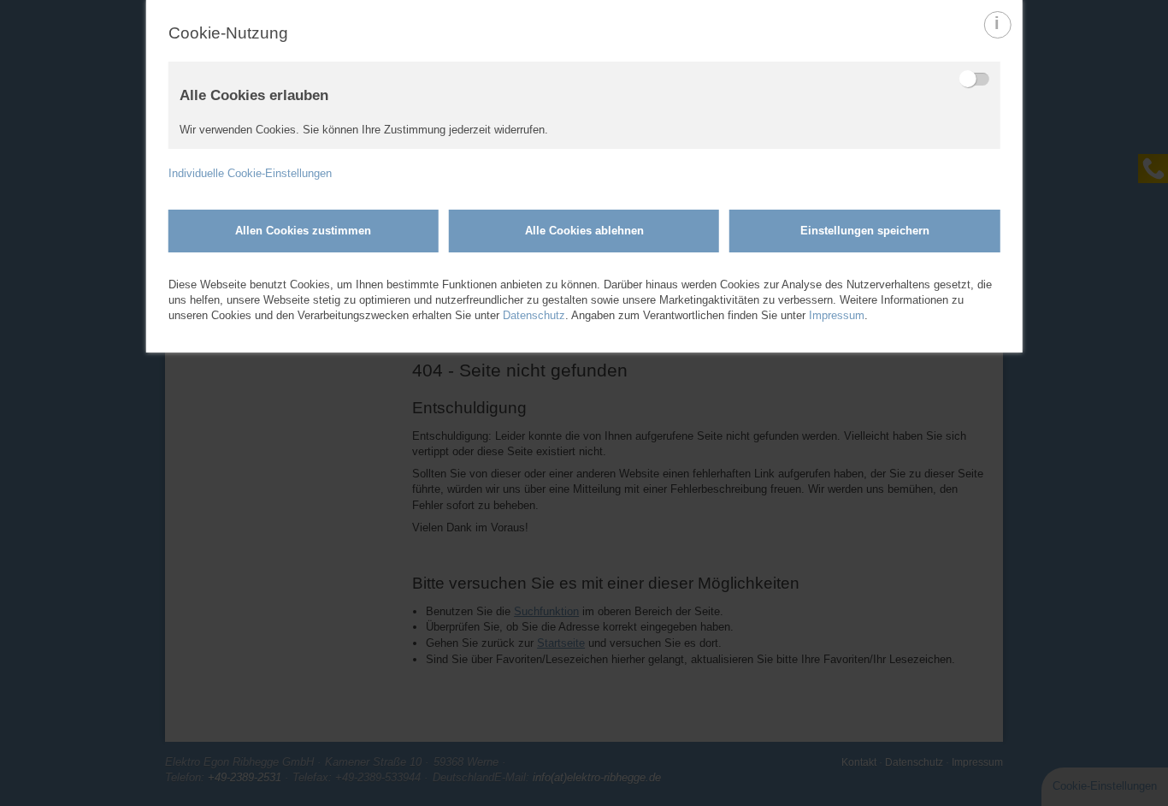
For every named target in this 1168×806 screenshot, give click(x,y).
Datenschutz (534, 315)
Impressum (836, 315)
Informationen (997, 38)
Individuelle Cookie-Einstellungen (250, 173)
